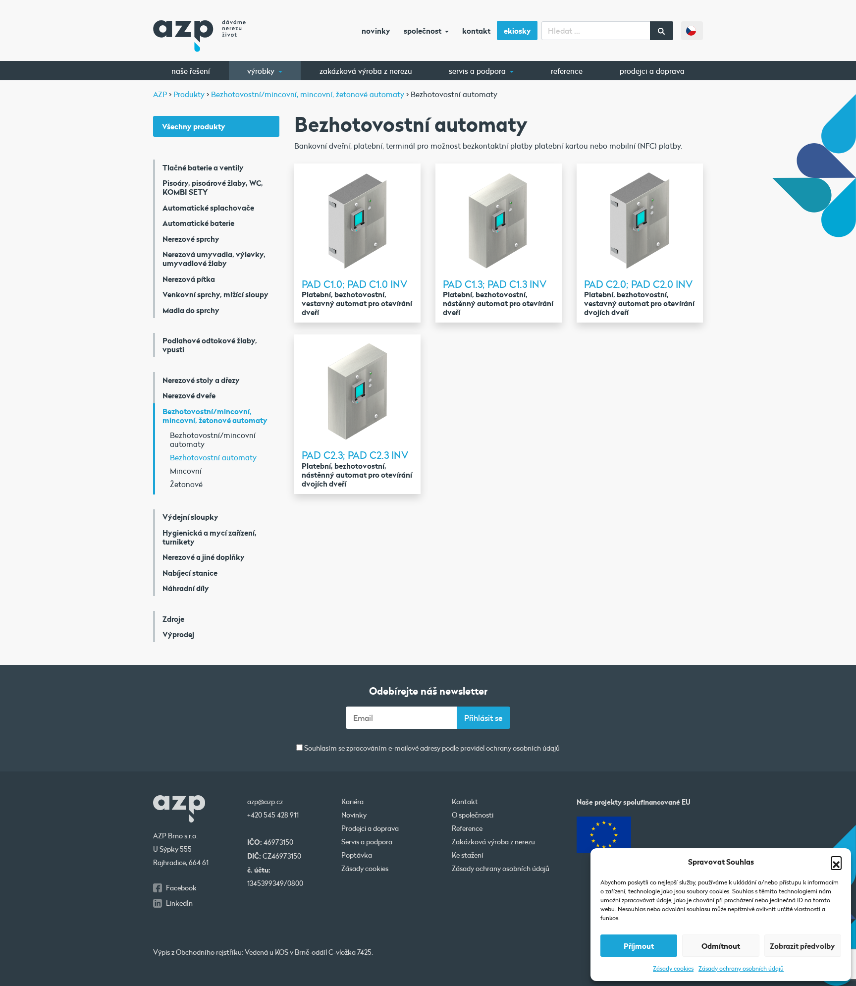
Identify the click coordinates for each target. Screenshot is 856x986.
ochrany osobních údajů (523, 748)
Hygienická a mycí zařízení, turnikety (209, 537)
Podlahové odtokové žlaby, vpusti (209, 345)
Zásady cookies (673, 968)
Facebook (181, 887)
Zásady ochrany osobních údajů (741, 968)
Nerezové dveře (188, 395)
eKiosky (517, 31)
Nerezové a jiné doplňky (203, 556)
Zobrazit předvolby (802, 946)
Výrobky (261, 71)
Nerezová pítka (188, 278)
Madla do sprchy (190, 310)
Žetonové (186, 484)
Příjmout (639, 946)
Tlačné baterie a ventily (203, 167)
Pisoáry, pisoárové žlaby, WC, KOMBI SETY (212, 187)
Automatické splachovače (208, 207)
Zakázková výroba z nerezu (366, 71)
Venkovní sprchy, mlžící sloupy (215, 294)
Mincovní (186, 470)
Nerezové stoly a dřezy (201, 380)
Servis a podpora (478, 71)
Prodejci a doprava (652, 71)
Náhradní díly (185, 588)
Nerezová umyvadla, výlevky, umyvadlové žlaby (214, 259)
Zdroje (173, 618)
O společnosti (472, 815)
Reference (567, 71)
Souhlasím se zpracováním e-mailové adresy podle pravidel (431, 748)
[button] (836, 862)
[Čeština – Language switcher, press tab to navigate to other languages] (692, 30)
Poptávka (356, 855)
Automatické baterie (198, 223)
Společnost (423, 31)
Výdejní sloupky (190, 516)
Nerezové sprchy (190, 238)
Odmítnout (720, 946)
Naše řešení (190, 71)
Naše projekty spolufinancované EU (634, 802)
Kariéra (352, 801)
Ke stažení (467, 855)
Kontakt (476, 31)
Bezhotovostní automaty (213, 457)
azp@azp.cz (265, 801)
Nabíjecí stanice (189, 572)
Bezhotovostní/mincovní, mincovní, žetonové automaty (215, 416)
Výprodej (178, 634)
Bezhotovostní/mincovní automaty (213, 439)
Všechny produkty (193, 126)
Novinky (376, 31)
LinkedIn (179, 903)
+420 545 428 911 (273, 815)
